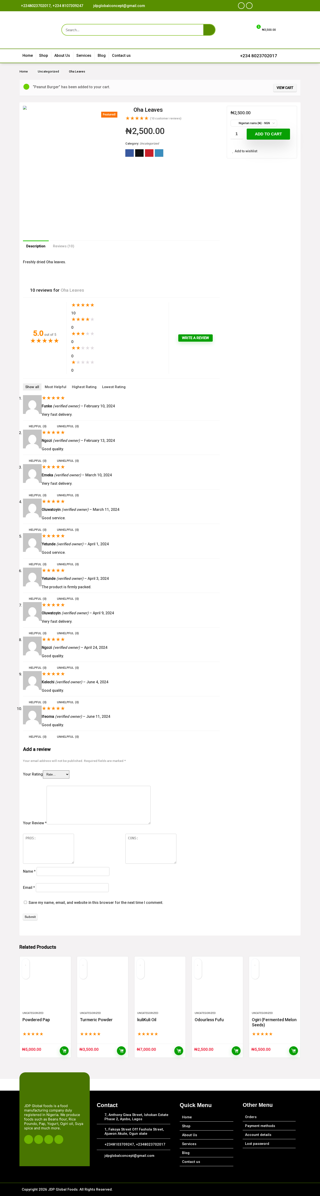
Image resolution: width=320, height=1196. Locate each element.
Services (83, 55)
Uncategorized (48, 71)
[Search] (209, 29)
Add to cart (268, 134)
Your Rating (33, 774)
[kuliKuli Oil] (160, 986)
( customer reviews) (165, 118)
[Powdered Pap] (45, 986)
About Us (62, 55)
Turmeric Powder (96, 1019)
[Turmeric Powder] (102, 986)
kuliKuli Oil (146, 1019)
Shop (43, 55)
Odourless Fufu (209, 1019)
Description (35, 246)
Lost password (257, 1144)
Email (29, 887)
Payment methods (260, 1126)
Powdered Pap (36, 1019)
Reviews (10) (63, 246)
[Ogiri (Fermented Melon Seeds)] (274, 986)
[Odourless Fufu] (217, 986)
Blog (102, 55)
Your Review (35, 823)
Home (27, 55)
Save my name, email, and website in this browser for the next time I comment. (96, 902)
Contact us (121, 55)
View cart (285, 88)
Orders (251, 1117)
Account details (258, 1135)
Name (29, 871)
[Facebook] (241, 5)
